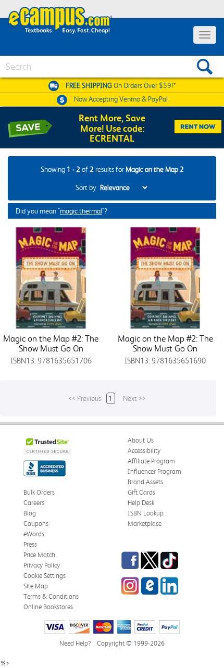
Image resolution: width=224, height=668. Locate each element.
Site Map (35, 586)
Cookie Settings (44, 575)
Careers (33, 503)
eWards (33, 534)
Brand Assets (145, 482)
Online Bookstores (48, 607)
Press (30, 544)
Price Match (39, 555)
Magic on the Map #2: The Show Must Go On (50, 343)
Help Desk (141, 503)
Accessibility (144, 451)
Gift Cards (141, 492)
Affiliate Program (151, 461)
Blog (29, 513)
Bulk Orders (39, 492)
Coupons (35, 523)
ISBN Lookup (146, 513)
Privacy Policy (41, 565)
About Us (141, 440)
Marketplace (144, 523)
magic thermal (81, 211)
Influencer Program (154, 471)
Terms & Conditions (51, 596)
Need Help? (75, 643)
